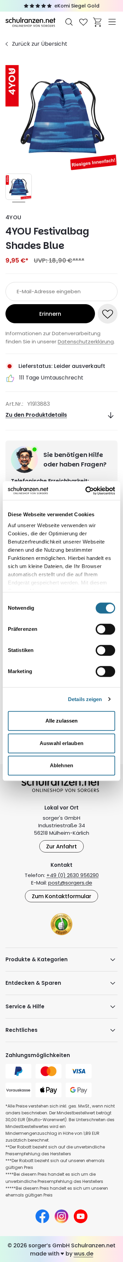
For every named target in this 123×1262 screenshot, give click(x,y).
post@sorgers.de (70, 882)
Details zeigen (85, 699)
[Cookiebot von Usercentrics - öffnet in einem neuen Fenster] (86, 490)
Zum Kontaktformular (61, 896)
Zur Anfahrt (61, 846)
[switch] (105, 629)
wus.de (83, 1254)
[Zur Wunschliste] (83, 21)
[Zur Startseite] (31, 21)
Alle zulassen (61, 721)
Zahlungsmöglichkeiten (37, 1055)
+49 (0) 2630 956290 (72, 875)
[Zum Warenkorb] (97, 21)
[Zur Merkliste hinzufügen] (108, 314)
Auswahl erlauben (61, 743)
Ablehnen (61, 765)
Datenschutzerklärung (86, 341)
